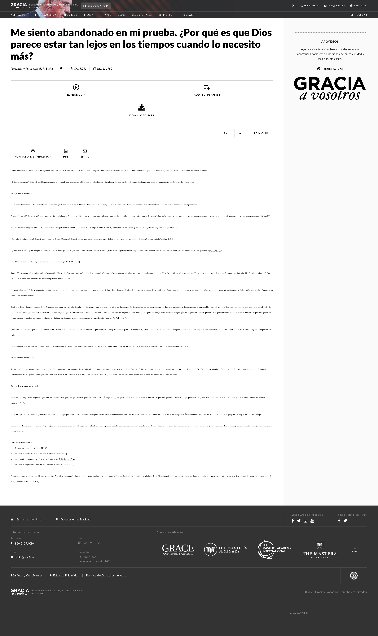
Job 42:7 (67, 465)
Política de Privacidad (64, 575)
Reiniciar (261, 133)
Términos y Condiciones (27, 575)
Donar (188, 15)
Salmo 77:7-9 (214, 250)
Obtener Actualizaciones (76, 519)
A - (240, 133)
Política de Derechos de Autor (107, 575)
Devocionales (142, 15)
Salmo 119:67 (41, 448)
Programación (46, 15)
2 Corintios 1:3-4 (66, 459)
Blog (121, 15)
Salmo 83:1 (74, 262)
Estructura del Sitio (28, 519)
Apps (108, 15)
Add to (207, 94)
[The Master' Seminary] (226, 549)
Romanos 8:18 (32, 481)
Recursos (70, 15)
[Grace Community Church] (177, 550)
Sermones (165, 15)
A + (225, 133)
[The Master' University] (320, 550)
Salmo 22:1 (16, 273)
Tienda (89, 15)
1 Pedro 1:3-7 (120, 318)
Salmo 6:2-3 (167, 239)
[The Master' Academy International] (275, 549)
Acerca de (18, 15)
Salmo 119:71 (60, 454)
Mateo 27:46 (64, 279)
